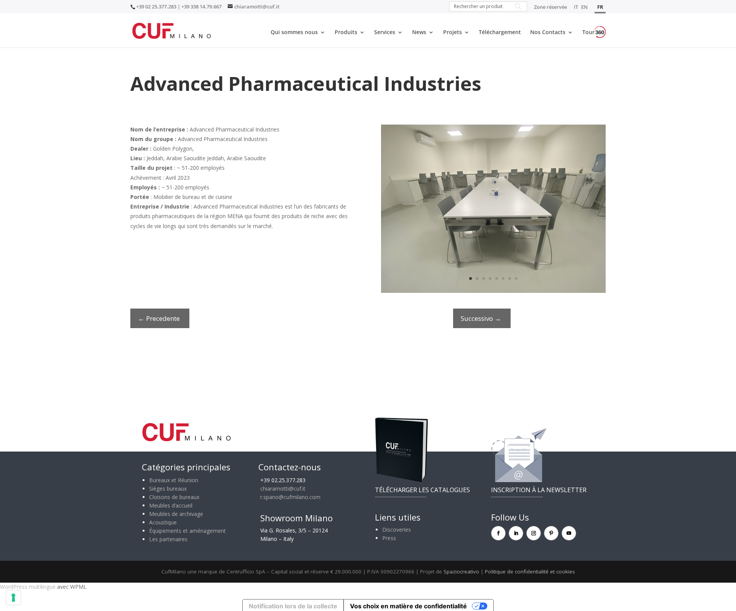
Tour (588, 32)
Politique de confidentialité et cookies (530, 571)
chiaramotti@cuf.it (283, 488)
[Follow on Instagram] (533, 533)
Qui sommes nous (294, 33)
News (419, 33)
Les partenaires (168, 539)
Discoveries (396, 529)
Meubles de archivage (176, 513)
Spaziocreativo (461, 571)
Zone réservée (550, 7)
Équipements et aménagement (187, 530)
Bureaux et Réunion (173, 480)
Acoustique (163, 522)
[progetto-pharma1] (493, 292)
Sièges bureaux (168, 488)
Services (384, 33)
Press (389, 538)
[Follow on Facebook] (498, 533)
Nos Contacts (547, 33)
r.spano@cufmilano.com (290, 497)
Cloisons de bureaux (174, 497)
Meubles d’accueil (170, 505)
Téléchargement (500, 33)
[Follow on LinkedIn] (516, 533)
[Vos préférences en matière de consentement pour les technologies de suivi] (13, 597)
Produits (346, 33)
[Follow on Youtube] (569, 533)
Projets (452, 33)
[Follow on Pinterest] (551, 533)
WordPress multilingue (28, 586)
